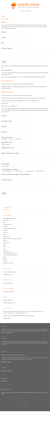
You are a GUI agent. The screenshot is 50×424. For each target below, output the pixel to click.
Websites (29, 10)
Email (2, 42)
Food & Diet (5, 232)
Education (5, 230)
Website (5, 139)
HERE (10, 370)
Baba (4, 222)
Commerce (5, 226)
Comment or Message (6, 48)
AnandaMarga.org (10, 332)
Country (5, 283)
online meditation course (13, 72)
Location (3, 37)
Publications (5, 250)
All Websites (6, 209)
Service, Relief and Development (10, 254)
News (4, 244)
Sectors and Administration (9, 252)
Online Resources (40, 171)
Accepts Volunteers (7, 171)
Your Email (4, 126)
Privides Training (29, 171)
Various (4, 256)
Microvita (5, 240)
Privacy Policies (4, 103)
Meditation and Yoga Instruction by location (12, 238)
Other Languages (10, 291)
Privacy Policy (4, 381)
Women (5, 260)
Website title (4, 132)
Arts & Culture (6, 220)
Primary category (5, 164)
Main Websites (6, 207)
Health (4, 234)
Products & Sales (19, 171)
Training (5, 274)
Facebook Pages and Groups (9, 302)
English (4, 291)
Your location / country (7, 121)
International (10, 283)
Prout (4, 248)
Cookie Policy (4, 378)
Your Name (4, 32)
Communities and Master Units (9, 228)
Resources (9, 274)
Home (20, 10)
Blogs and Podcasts (7, 224)
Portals (4, 246)
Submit (3, 61)
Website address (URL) (6, 142)
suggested (44, 343)
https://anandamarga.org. (6, 70)
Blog (11, 139)
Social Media (18, 139)
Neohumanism (6, 242)
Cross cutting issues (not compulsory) (9, 169)
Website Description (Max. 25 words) (10, 153)
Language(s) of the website (7, 147)
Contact (24, 10)
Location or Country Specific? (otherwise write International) (15, 174)
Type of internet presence (7, 137)
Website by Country (36, 77)
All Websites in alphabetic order (10, 218)
